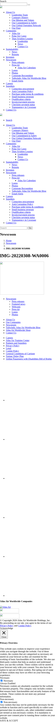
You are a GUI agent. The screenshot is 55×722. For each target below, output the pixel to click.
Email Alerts (17, 81)
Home (9, 240)
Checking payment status (23, 104)
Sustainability (12, 49)
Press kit (16, 65)
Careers (9, 83)
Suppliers (10, 86)
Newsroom (11, 59)
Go (30, 228)
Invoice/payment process (23, 102)
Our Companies (13, 322)
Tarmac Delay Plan (15, 356)
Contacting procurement (23, 89)
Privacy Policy (12, 345)
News (20, 44)
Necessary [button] (5, 678)
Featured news (18, 304)
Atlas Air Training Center (17, 340)
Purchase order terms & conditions (28, 94)
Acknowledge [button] (6, 628)
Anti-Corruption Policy (22, 91)
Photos (15, 73)
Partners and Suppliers (16, 343)
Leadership (23, 41)
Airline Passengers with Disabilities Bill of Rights (29, 359)
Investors (10, 57)
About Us (10, 12)
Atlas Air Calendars (27, 67)
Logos (15, 70)
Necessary (8, 680)
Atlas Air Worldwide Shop (18, 330)
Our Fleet (16, 28)
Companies (11, 30)
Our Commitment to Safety (24, 23)
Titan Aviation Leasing (22, 38)
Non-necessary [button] (7, 699)
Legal (8, 348)
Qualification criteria (21, 99)
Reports (15, 54)
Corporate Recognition (22, 75)
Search (9, 120)
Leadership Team (20, 15)
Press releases (18, 62)
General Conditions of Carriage (20, 353)
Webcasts (16, 306)
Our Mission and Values (23, 20)
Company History (20, 17)
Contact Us (23, 46)
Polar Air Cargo (19, 36)
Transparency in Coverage (24, 107)
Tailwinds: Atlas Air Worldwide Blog (29, 78)
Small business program (23, 96)
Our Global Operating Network (26, 25)
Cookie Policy (12, 351)
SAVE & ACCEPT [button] (9, 720)
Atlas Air (16, 33)
